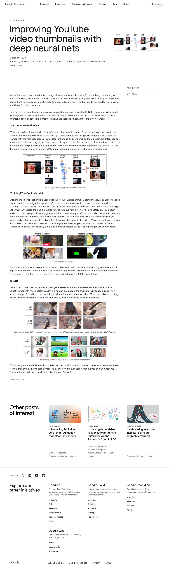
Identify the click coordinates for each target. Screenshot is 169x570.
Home (12, 20)
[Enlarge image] (157, 48)
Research (44, 4)
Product (20, 379)
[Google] (14, 563)
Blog (114, 4)
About (126, 4)
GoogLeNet (16, 274)
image (16, 115)
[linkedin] (30, 475)
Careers (102, 4)
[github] (43, 475)
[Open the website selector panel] (25, 4)
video (28, 115)
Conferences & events (82, 4)
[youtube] (37, 475)
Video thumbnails (19, 95)
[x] (23, 475)
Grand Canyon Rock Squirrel (102, 332)
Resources (60, 4)
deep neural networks (72, 112)
